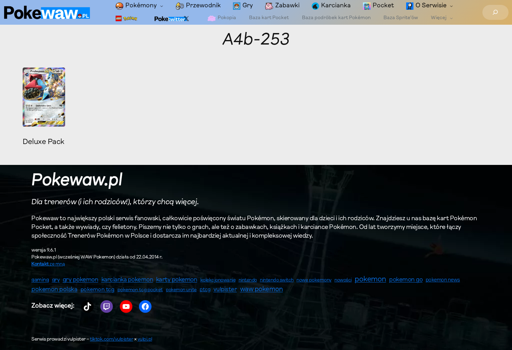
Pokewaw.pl (76, 181)
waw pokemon (261, 289)
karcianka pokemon (127, 280)
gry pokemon (81, 280)
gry (56, 280)
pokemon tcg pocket (140, 290)
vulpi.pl (145, 339)
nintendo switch (277, 280)
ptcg (205, 290)
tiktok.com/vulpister (111, 339)
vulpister (225, 290)
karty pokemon (176, 280)
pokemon (370, 280)
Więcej (439, 18)
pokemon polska (54, 290)
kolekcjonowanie (218, 280)
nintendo (248, 280)
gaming (40, 280)
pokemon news (443, 280)
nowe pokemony (314, 280)
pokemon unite (181, 290)
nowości (343, 280)
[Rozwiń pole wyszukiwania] (495, 12)
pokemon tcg (97, 290)
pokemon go (405, 280)
